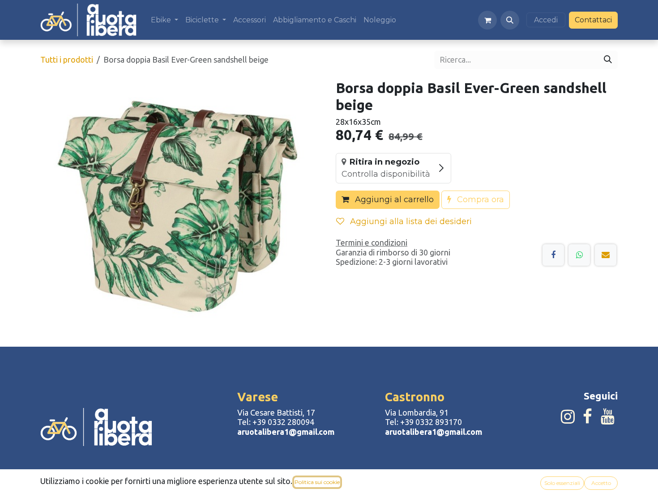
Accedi (546, 20)
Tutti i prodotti (66, 59)
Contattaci (593, 20)
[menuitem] (164, 20)
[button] (509, 20)
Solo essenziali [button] (562, 483)
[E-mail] (605, 255)
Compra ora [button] (479, 199)
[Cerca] (608, 60)
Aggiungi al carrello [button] (393, 199)
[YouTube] (607, 416)
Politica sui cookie (317, 482)
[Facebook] (553, 255)
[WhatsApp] (579, 255)
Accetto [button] (601, 483)
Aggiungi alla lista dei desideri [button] (410, 221)
